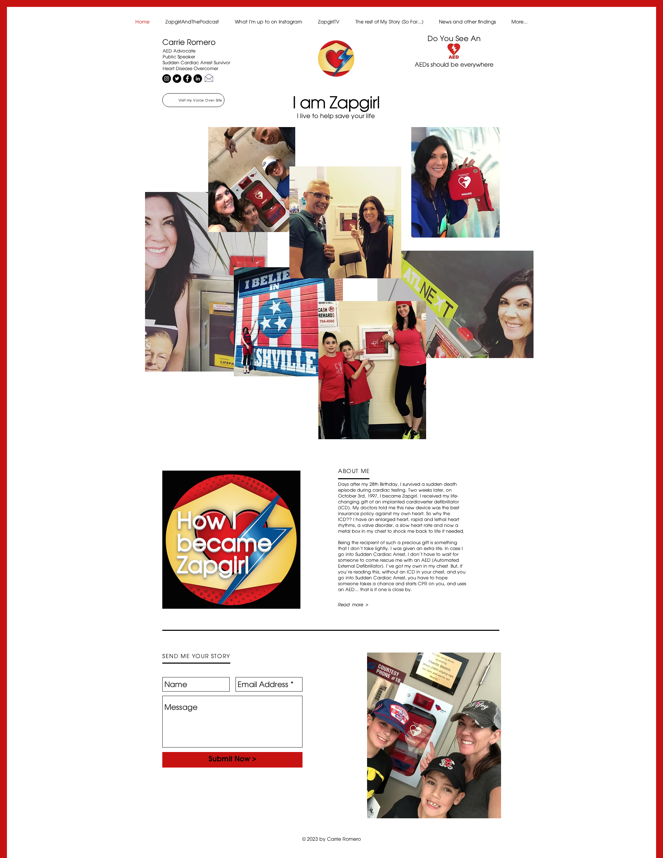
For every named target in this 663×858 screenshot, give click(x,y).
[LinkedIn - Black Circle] (197, 78)
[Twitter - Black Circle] (177, 78)
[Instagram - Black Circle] (166, 78)
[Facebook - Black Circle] (187, 78)
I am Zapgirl (336, 102)
